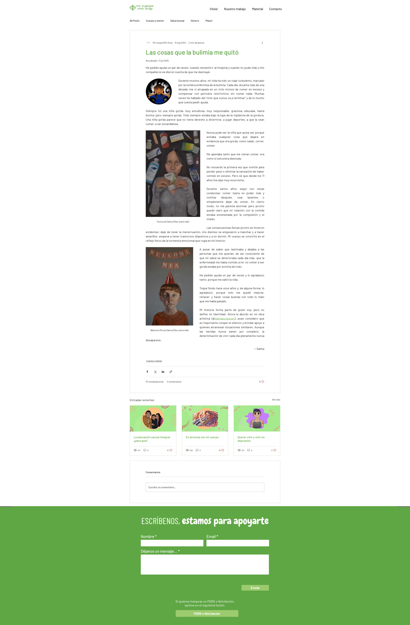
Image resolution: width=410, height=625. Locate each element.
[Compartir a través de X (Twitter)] (155, 371)
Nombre (147, 536)
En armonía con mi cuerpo (202, 437)
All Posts (134, 20)
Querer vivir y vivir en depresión (251, 438)
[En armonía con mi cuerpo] (205, 419)
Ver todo (276, 399)
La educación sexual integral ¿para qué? (152, 438)
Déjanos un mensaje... (159, 551)
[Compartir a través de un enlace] (170, 371)
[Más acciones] (262, 43)
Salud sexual (177, 20)
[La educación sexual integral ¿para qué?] (153, 419)
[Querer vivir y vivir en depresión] (257, 419)
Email (211, 536)
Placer (209, 20)
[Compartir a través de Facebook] (147, 371)
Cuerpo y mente (155, 20)
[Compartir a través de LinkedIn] (162, 371)
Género (195, 20)
